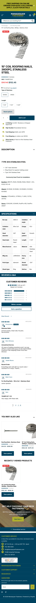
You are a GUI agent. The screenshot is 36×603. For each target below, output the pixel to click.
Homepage (4, 25)
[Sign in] (30, 15)
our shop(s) (14, 88)
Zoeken (32, 20)
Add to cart (22, 118)
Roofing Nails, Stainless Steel (10, 442)
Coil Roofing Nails (15, 25)
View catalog (2, 15)
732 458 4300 (9, 547)
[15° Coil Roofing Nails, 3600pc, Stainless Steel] (11, 473)
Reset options (8, 111)
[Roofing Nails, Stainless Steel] (11, 430)
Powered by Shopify (29, 596)
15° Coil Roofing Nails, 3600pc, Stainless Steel (8, 485)
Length (3, 100)
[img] (5, 321)
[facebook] (5, 592)
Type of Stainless (6, 90)
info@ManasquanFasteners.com (14, 549)
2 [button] (15, 405)
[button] (8, 116)
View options (8, 453)
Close (34, 5)
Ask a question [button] (16, 309)
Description (8, 149)
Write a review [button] (16, 304)
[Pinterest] (2, 592)
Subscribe (32, 587)
